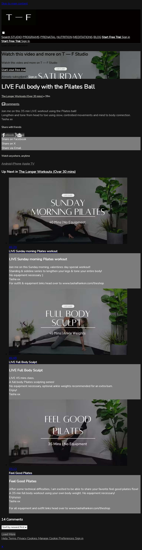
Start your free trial (13, 70)
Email (20, 135)
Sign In (25, 41)
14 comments (10, 104)
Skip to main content (14, 3)
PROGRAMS (31, 37)
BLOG (97, 37)
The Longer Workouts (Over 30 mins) (22, 96)
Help (5, 538)
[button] (3, 33)
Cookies (32, 538)
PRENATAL (48, 37)
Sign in (126, 37)
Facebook (8, 135)
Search (6, 37)
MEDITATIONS (83, 37)
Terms (13, 538)
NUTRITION (64, 37)
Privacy (22, 538)
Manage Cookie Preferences (56, 538)
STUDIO (16, 37)
